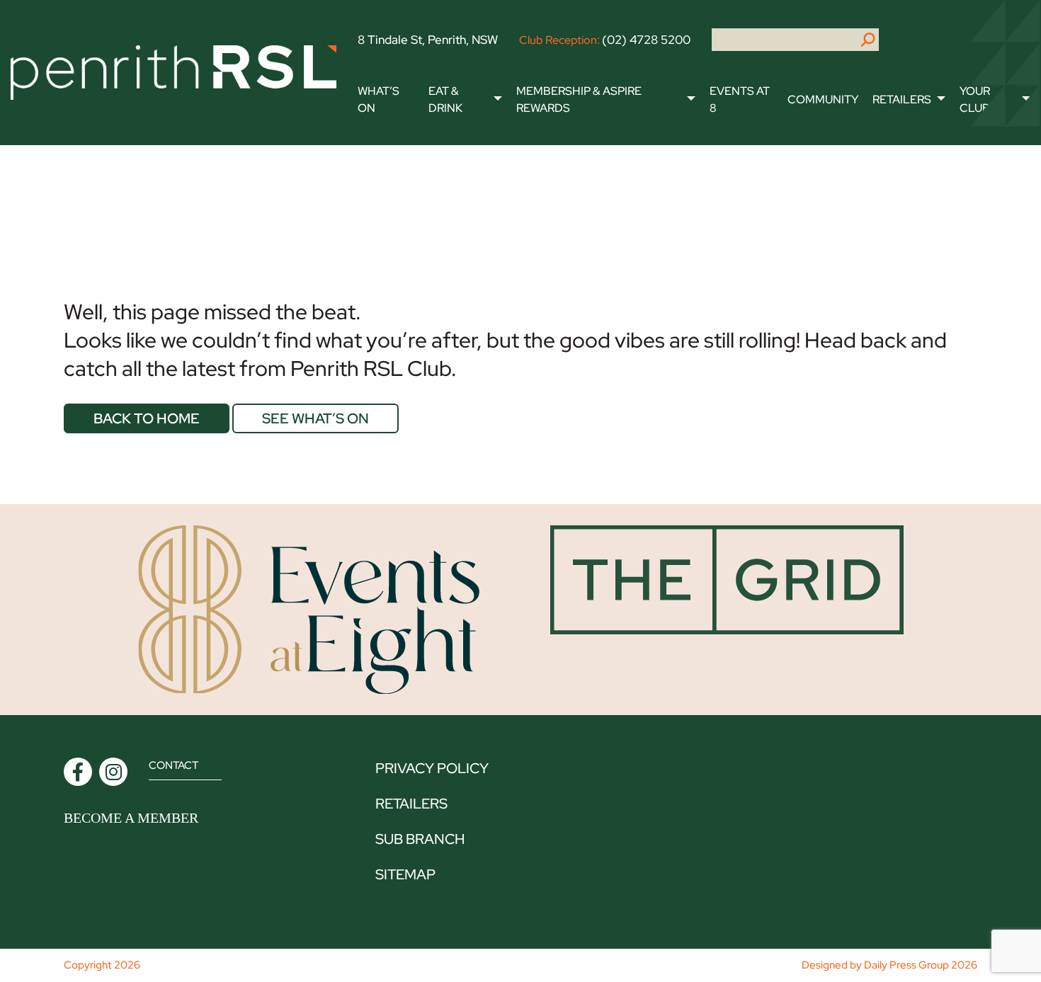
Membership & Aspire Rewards (579, 99)
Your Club (975, 99)
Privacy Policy (432, 768)
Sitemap (405, 874)
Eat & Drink (445, 99)
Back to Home (146, 418)
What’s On (378, 99)
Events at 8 (740, 99)
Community (822, 99)
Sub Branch (420, 839)
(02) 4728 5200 (646, 39)
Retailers (901, 99)
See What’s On (315, 418)
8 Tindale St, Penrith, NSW (428, 39)
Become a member (131, 818)
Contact (173, 765)
